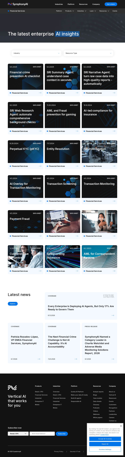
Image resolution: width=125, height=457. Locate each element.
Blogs (95, 395)
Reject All (105, 444)
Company (112, 386)
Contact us (112, 421)
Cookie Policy (104, 434)
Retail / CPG (39, 391)
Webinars (96, 414)
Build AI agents (76, 398)
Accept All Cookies (105, 439)
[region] (105, 439)
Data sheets (97, 401)
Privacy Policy (58, 451)
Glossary (96, 404)
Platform (74, 386)
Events (111, 401)
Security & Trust (75, 451)
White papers (97, 417)
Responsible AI (76, 401)
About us (112, 391)
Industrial (38, 398)
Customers (112, 404)
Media (37, 404)
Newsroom (112, 398)
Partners (112, 411)
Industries (56, 386)
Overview (56, 391)
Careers (111, 417)
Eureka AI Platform (77, 391)
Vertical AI (112, 395)
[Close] (121, 426)
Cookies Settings (105, 449)
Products (38, 386)
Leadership (113, 414)
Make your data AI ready (79, 395)
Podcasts (96, 408)
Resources (97, 386)
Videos (95, 411)
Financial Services (41, 395)
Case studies (97, 398)
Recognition (113, 408)
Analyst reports (98, 391)
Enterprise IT (39, 401)
